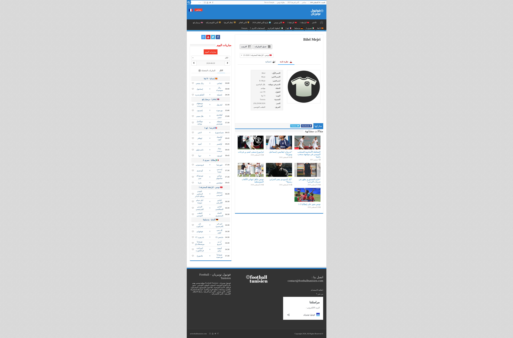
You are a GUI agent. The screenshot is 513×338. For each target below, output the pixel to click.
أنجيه (200, 144)
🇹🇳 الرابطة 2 (292, 23)
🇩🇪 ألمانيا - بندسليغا (210, 220)
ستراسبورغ (219, 132)
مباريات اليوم (210, 52)
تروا (199, 156)
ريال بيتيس (200, 83)
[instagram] (205, 2)
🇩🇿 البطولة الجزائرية (275, 28)
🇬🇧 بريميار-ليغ (198, 23)
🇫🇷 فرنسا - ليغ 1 (210, 128)
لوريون (219, 156)
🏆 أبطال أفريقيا (230, 23)
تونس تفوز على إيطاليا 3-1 (309, 204)
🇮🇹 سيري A (310, 28)
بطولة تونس (281, 2)
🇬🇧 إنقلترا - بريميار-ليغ (210, 99)
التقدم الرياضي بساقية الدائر (199, 193)
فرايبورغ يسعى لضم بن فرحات (251, 152)
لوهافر (199, 138)
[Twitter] (210, 2)
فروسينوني (200, 165)
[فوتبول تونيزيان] (316, 11)
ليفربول (219, 105)
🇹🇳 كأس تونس (279, 23)
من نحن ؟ (319, 294)
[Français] (191, 10)
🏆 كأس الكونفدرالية (213, 23)
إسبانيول (200, 89)
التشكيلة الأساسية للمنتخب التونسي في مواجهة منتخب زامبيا (309, 154)
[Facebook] (212, 2)
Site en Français (269, 2)
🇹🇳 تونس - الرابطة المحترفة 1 (210, 187)
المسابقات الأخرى (258, 28)
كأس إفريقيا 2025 (293, 2)
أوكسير (219, 144)
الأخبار (314, 23)
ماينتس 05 (219, 237)
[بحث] (189, 2)
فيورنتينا (219, 165)
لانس (200, 132)
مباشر (304, 2)
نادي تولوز (199, 150)
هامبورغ (200, 256)
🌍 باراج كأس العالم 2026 (261, 23)
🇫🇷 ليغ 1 (289, 28)
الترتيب (244, 47)
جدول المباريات (261, 47)
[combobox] (256, 55)
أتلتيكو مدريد (199, 95)
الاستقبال (321, 22)
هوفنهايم (200, 231)
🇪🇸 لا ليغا (320, 28)
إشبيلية (219, 95)
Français (244, 28)
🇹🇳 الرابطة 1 (304, 23)
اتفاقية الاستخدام (317, 290)
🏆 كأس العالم (244, 23)
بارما (199, 183)
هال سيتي (199, 116)
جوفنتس (219, 183)
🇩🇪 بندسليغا (298, 28)
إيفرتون (200, 110)
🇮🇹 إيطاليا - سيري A (211, 160)
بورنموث (219, 110)
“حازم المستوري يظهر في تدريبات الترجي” (309, 180)
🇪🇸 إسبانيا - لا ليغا (210, 79)
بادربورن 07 (199, 237)
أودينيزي (200, 171)
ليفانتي (219, 83)
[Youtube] (207, 2)
